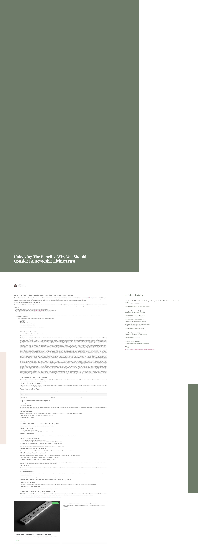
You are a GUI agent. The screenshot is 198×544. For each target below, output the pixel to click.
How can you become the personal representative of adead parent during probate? (139, 349)
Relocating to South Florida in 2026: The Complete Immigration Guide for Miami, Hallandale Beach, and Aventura (152, 301)
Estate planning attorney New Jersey (134, 311)
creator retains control (39, 310)
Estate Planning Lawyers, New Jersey (134, 328)
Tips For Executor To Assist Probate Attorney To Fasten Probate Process (33, 534)
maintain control (48, 306)
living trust (83, 299)
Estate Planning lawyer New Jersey (134, 333)
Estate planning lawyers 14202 (132, 337)
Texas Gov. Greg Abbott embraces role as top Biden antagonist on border (80, 503)
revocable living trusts (91, 297)
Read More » (18, 540)
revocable (79, 299)
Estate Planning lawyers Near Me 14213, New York (137, 306)
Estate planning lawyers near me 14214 (135, 315)
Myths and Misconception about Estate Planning (137, 324)
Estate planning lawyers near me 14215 (134, 319)
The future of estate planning (132, 341)
